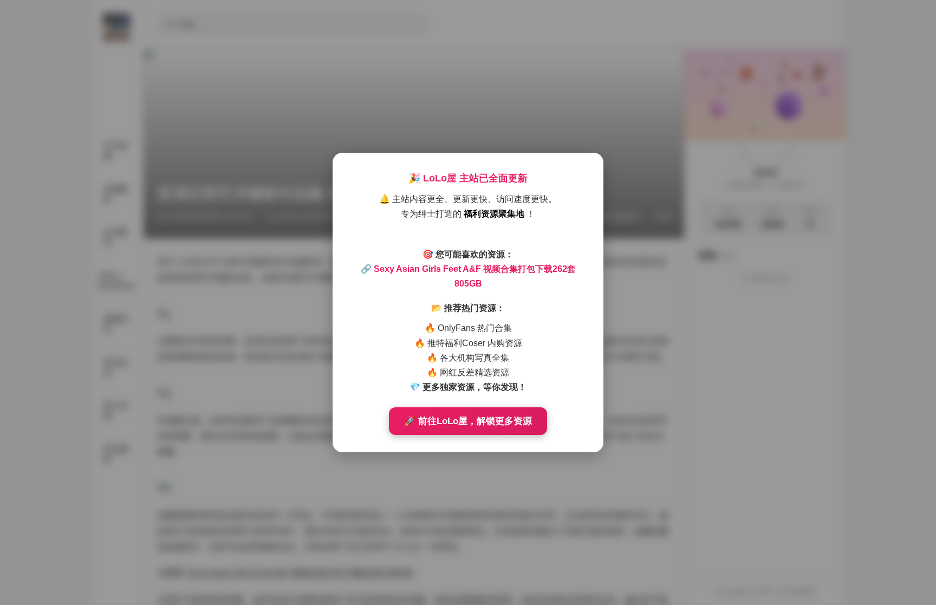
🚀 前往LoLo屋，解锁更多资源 (468, 421)
